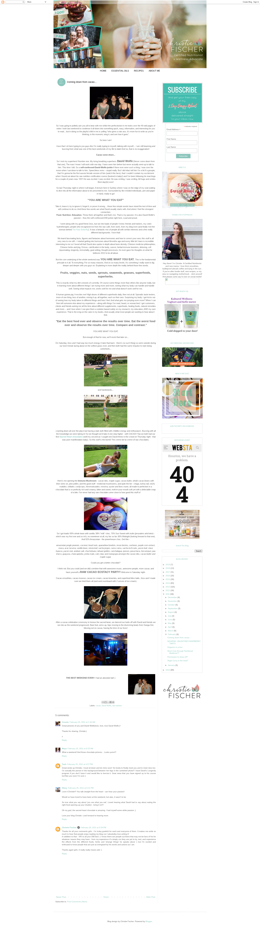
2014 (168, 583)
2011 (168, 594)
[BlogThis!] (105, 702)
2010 (168, 670)
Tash (64, 764)
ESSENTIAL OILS (120, 71)
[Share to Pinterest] (113, 702)
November (172, 601)
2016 (168, 576)
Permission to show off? (177, 657)
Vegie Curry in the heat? (177, 660)
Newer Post (61, 897)
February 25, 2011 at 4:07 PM (80, 764)
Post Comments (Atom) (77, 901)
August (171, 612)
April (170, 627)
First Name (171, 139)
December (172, 597)
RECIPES (139, 71)
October (171, 605)
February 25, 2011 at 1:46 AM (82, 722)
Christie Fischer (69, 827)
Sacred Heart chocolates (71, 437)
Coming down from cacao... (179, 637)
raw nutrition (117, 706)
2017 (168, 572)
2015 (168, 579)
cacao (98, 706)
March (171, 631)
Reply (64, 740)
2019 (168, 564)
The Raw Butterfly (80, 229)
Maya (64, 748)
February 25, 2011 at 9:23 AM (80, 748)
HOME (103, 71)
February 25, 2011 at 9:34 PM (93, 827)
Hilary (64, 788)
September (173, 608)
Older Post (150, 897)
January (171, 665)
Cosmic (65, 722)
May (170, 623)
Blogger (149, 921)
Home (106, 897)
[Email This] (103, 702)
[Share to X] (108, 702)
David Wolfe (106, 706)
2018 (168, 568)
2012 (168, 590)
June (170, 619)
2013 (168, 587)
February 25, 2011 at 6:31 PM (81, 788)
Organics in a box (174, 647)
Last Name (171, 147)
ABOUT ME (154, 71)
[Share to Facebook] (110, 702)
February (172, 634)
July (170, 616)
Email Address (173, 129)
